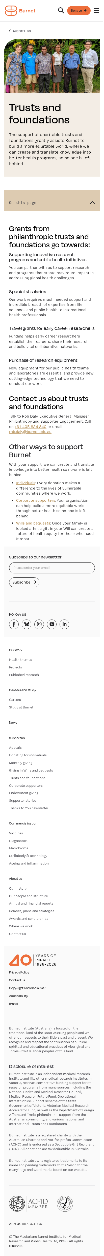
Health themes (20, 660)
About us (15, 878)
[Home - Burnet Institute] (20, 11)
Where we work (21, 926)
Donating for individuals (28, 755)
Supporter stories (22, 800)
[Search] (61, 10)
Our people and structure (28, 896)
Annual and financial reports (31, 903)
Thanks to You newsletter (28, 808)
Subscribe (22, 582)
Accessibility (18, 996)
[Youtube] (52, 624)
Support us (22, 31)
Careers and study (22, 690)
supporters (35, 500)
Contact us (17, 934)
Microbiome (18, 848)
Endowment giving (23, 793)
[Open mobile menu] (96, 10)
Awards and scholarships (28, 918)
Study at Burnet (21, 707)
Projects (15, 667)
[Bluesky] (26, 624)
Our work (15, 650)
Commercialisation (23, 823)
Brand (13, 1004)
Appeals (15, 747)
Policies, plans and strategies (31, 911)
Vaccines (16, 833)
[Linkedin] (64, 624)
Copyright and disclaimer (27, 988)
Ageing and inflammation (29, 863)
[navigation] (52, 11)
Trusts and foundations (27, 778)
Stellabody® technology (28, 856)
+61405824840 (30, 426)
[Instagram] (39, 624)
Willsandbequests (33, 523)
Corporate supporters (26, 785)
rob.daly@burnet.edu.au (30, 431)
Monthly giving (20, 763)
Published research (24, 675)
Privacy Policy (19, 972)
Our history (18, 888)
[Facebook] (14, 624)
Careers (15, 700)
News (13, 722)
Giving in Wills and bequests (31, 770)
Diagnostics (18, 841)
